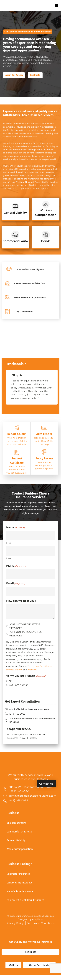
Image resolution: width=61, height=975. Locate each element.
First (8, 542)
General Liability (16, 840)
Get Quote (35, 75)
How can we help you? (21, 600)
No (10, 680)
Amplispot (37, 919)
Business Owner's (16, 822)
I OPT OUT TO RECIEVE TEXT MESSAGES (26, 633)
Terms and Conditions (39, 666)
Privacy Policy (14, 669)
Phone (16, 566)
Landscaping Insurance (20, 882)
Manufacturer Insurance (20, 891)
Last (8, 558)
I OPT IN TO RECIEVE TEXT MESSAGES (24, 626)
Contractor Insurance (18, 873)
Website (32, 669)
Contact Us (46, 783)
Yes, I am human (18, 684)
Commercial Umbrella (19, 831)
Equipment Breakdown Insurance (25, 900)
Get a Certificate (39, 965)
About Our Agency (14, 75)
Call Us (13, 965)
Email (15, 583)
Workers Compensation (20, 849)
